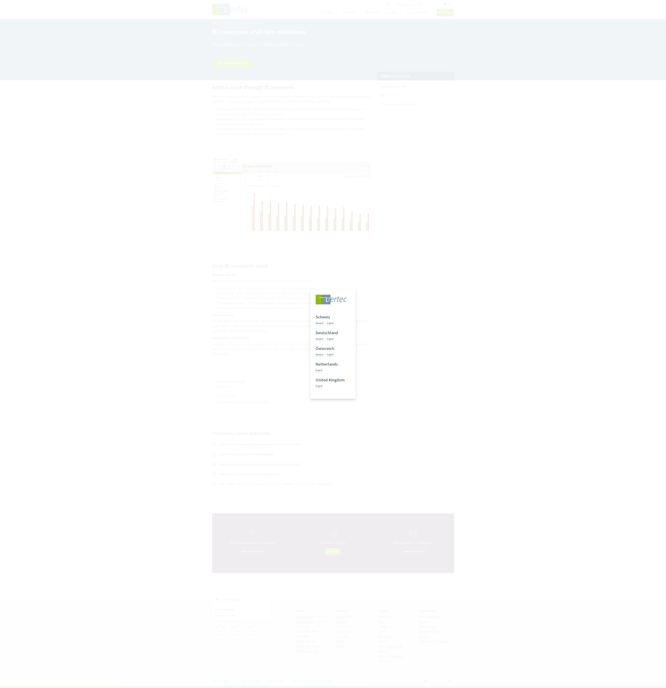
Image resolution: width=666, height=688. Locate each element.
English (330, 323)
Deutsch (319, 323)
